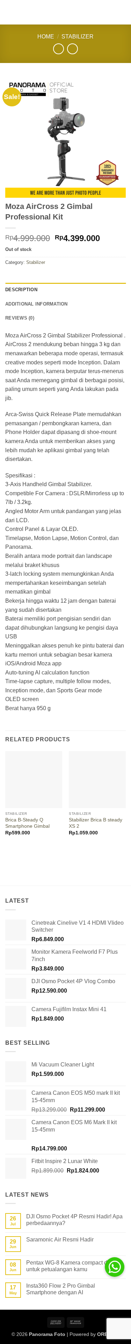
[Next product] (58, 48)
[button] (9, 12)
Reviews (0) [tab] (19, 318)
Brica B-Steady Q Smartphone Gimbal (27, 823)
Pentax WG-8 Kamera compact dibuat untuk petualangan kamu (72, 1266)
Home (45, 37)
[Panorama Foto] (66, 12)
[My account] (110, 12)
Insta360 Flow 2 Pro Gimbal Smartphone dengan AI (60, 1289)
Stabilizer (77, 37)
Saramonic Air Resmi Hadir (60, 1239)
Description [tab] (21, 289)
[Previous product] (72, 48)
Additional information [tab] (36, 304)
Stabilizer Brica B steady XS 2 (95, 823)
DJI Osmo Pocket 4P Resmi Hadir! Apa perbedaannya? (74, 1219)
